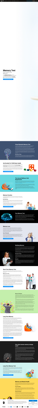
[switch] (17, 406)
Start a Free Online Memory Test (8, 79)
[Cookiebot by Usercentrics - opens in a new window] (3, 406)
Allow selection (33, 402)
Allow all (33, 400)
